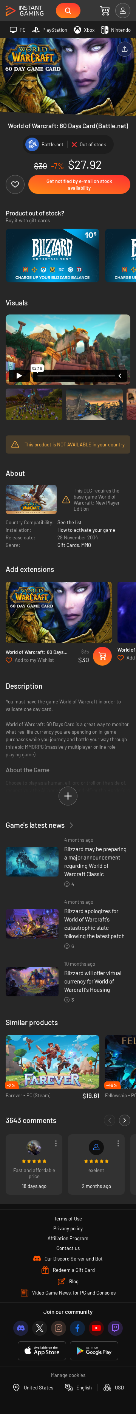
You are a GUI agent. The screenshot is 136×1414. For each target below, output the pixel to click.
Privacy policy (68, 1228)
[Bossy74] (34, 1147)
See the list (69, 522)
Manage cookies (68, 1375)
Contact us (68, 1248)
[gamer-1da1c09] (96, 1147)
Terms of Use (68, 1219)
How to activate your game (86, 530)
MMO (86, 545)
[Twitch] (115, 1328)
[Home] (24, 11)
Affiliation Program (68, 1238)
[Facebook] (77, 1328)
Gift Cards (68, 545)
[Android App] (94, 1351)
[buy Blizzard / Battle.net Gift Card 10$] (52, 255)
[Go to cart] (105, 10)
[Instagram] (58, 1328)
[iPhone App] (42, 1351)
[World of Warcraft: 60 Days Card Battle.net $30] (59, 612)
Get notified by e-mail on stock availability (79, 184)
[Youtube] (96, 1328)
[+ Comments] (124, 1120)
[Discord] (20, 1328)
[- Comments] (109, 1120)
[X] (39, 1328)
